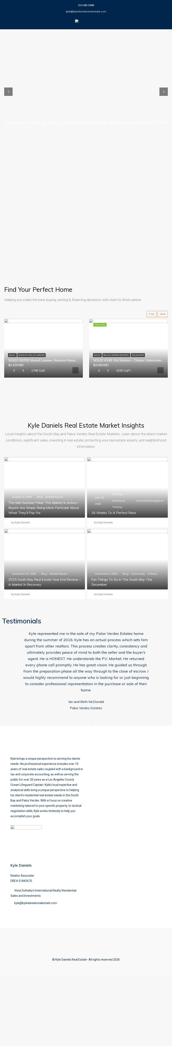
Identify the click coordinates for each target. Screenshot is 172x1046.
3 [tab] (92, 739)
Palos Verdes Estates (116, 355)
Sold (12, 355)
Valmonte (138, 355)
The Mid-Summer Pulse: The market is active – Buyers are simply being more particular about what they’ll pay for (43, 507)
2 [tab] (86, 739)
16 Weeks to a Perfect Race (113, 513)
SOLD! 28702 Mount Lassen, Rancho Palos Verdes (47, 360)
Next (162, 313)
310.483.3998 (86, 5)
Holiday (152, 573)
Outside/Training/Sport (150, 500)
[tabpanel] (86, 679)
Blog (40, 496)
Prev (151, 313)
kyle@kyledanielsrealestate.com (86, 11)
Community (138, 573)
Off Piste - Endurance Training (118, 500)
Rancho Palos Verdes (31, 355)
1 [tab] (80, 739)
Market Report (54, 496)
